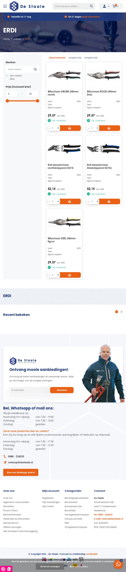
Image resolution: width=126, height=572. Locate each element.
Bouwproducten (73, 506)
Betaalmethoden (12, 514)
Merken (17, 39)
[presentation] (116, 312)
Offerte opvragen (12, 527)
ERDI (11, 79)
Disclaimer (8, 506)
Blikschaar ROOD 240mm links (101, 93)
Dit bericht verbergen (50, 566)
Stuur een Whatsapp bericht (21, 472)
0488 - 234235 (16, 456)
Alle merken (15, 75)
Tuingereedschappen (76, 527)
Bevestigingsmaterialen (77, 498)
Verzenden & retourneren (16, 518)
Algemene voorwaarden (16, 502)
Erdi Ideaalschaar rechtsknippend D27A (61, 166)
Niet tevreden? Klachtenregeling (20, 531)
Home (6, 39)
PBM (67, 523)
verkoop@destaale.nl (20, 462)
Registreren (48, 498)
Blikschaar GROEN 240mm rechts (63, 93)
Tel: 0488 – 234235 (103, 514)
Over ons (7, 498)
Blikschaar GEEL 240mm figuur (62, 240)
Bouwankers (71, 502)
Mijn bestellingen (51, 502)
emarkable (92, 554)
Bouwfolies (70, 510)
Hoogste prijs (90, 57)
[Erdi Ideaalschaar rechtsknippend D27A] (64, 148)
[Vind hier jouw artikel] (91, 6)
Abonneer (62, 390)
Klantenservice (11, 523)
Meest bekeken (57, 57)
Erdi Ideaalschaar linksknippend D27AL (99, 166)
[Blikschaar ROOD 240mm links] (103, 75)
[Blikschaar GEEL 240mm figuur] (64, 222)
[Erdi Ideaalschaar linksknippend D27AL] (103, 148)
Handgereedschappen (77, 514)
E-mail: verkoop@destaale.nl (108, 518)
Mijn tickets (48, 506)
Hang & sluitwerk (73, 518)
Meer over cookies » (79, 566)
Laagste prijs (75, 57)
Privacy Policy (10, 510)
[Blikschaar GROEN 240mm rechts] (64, 75)
